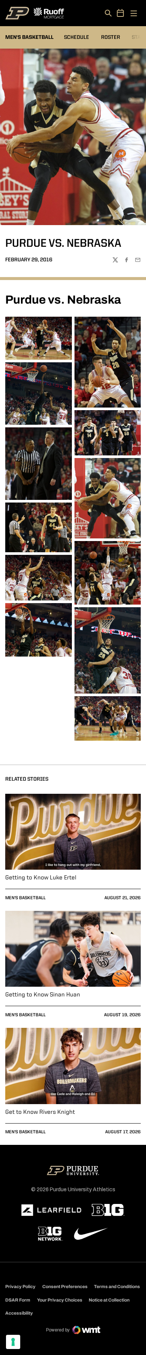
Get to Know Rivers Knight (40, 1112)
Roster (110, 37)
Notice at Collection (109, 1300)
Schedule (76, 37)
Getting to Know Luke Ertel (40, 878)
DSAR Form (17, 1300)
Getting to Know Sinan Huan (42, 995)
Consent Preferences (65, 1286)
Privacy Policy (20, 1286)
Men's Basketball (25, 898)
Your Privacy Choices (59, 1300)
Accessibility (19, 1313)
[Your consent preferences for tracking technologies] (13, 1342)
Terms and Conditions (117, 1286)
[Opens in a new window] (51, 1210)
